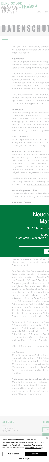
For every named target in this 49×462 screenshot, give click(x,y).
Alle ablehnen (13, 453)
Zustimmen (36, 453)
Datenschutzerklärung (34, 447)
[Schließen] (45, 439)
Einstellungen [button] (24, 458)
